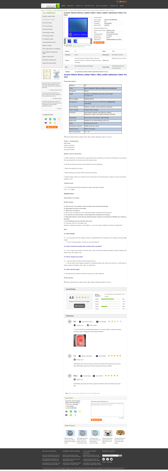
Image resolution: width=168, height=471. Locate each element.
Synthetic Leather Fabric (49, 16)
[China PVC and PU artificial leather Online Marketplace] (50, 5)
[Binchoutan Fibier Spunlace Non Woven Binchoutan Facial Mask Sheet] (70, 433)
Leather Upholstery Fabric (49, 42)
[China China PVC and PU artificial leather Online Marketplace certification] (47, 74)
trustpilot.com (79, 325)
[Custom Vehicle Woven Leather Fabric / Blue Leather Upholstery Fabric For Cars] (78, 27)
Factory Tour (89, 5)
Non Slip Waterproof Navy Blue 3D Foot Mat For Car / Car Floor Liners (50, 460)
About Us (79, 5)
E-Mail (104, 462)
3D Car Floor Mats (47, 22)
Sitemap (109, 462)
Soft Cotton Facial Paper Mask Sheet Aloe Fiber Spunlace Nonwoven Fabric (95, 441)
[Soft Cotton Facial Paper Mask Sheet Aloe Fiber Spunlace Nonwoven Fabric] (95, 433)
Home (63, 5)
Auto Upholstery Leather (60, 10)
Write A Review (79, 306)
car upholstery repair (95, 393)
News (121, 5)
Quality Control (102, 5)
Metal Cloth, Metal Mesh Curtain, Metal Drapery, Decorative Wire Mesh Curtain (71, 456)
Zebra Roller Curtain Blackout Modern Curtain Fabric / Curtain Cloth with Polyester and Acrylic (72, 464)
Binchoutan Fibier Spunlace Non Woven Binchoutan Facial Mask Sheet (70, 441)
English (123, 1)
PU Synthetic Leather (48, 39)
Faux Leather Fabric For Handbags (51, 48)
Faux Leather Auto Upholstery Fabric (50, 52)
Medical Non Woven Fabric (49, 63)
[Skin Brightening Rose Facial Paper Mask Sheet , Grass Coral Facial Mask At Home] (83, 433)
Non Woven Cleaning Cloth (49, 60)
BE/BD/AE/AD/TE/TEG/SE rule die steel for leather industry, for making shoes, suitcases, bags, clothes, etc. (91, 456)
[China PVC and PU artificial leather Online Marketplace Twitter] (111, 459)
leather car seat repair (73, 393)
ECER (122, 468)
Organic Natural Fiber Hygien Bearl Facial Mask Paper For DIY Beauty (107, 441)
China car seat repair (56, 468)
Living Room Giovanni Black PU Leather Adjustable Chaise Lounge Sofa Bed (91, 460)
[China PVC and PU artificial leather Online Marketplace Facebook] (107, 459)
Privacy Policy (46, 468)
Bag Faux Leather (47, 45)
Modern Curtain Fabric (48, 56)
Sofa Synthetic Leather (48, 32)
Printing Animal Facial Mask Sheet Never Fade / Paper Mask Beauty (120, 441)
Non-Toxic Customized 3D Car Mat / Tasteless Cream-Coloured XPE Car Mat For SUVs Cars (51, 456)
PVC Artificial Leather (48, 35)
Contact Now (99, 42)
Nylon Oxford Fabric (48, 29)
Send (120, 455)
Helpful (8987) (93, 325)
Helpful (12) (79, 379)
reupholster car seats (84, 393)
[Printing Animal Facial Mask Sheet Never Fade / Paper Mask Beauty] (120, 433)
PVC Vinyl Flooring (47, 26)
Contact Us (114, 5)
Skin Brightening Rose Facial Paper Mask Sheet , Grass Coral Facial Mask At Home (82, 441)
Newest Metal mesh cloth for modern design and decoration (71, 460)
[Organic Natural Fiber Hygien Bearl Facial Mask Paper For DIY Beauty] (108, 433)
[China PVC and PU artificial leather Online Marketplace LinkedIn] (104, 459)
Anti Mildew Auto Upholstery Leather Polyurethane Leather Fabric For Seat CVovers (92, 464)
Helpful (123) (79, 359)
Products (70, 5)
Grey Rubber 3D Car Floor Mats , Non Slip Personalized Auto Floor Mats (51, 464)
